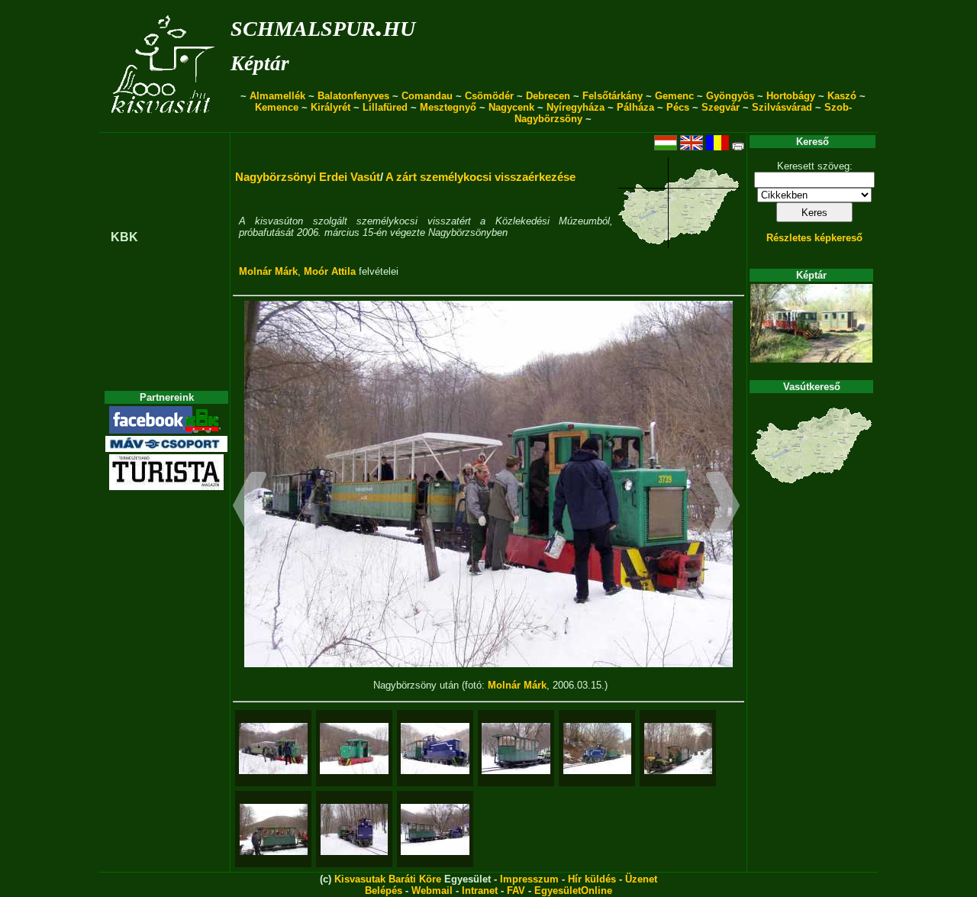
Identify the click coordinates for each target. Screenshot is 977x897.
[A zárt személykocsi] (516, 748)
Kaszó (841, 96)
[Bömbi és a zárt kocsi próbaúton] (435, 748)
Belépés (383, 890)
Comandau (427, 96)
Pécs (677, 107)
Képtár (260, 63)
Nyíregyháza (576, 107)
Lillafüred (385, 107)
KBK (124, 237)
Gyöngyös (730, 96)
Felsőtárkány (612, 96)
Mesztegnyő (448, 107)
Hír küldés (592, 879)
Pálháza (635, 107)
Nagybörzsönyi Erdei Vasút (307, 176)
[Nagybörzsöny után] (273, 748)
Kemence (276, 107)
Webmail (432, 890)
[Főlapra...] (164, 124)
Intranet (480, 890)
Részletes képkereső (814, 238)
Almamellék (277, 96)
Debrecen (548, 96)
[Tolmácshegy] (354, 829)
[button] (250, 507)
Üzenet (641, 879)
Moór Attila (330, 271)
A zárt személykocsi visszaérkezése (480, 176)
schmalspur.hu (323, 25)
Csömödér (489, 96)
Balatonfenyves (353, 96)
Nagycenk (511, 107)
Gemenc (674, 96)
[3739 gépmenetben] (354, 748)
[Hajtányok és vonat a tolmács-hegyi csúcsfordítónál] (678, 748)
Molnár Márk (268, 271)
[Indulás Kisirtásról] (435, 829)
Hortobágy (790, 96)
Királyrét (330, 107)
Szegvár (720, 107)
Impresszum (529, 879)
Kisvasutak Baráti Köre (387, 879)
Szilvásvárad (782, 107)
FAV (516, 890)
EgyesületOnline (573, 890)
